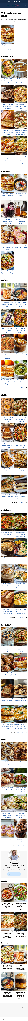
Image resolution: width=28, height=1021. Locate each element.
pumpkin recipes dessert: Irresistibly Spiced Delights (7, 382)
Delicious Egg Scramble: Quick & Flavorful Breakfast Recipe (21, 611)
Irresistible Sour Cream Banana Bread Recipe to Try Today (7, 132)
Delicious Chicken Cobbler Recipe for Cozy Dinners (7, 560)
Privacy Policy (21, 1008)
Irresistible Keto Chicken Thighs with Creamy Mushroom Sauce (21, 132)
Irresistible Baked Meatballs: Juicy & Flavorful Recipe (7, 675)
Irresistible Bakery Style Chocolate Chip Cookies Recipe (20, 764)
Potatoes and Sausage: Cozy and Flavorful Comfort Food (20, 445)
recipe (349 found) (21, 388)
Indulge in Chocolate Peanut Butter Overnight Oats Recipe (7, 649)
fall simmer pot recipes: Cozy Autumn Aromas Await (20, 304)
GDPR (9, 1012)
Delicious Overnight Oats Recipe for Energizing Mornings (7, 586)
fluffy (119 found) (21, 502)
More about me (13, 874)
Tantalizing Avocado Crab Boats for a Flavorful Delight (20, 815)
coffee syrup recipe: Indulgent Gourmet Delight (20, 221)
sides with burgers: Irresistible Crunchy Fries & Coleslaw (7, 81)
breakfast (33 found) (21, 732)
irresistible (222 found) (20, 164)
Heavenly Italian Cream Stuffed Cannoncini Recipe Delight (7, 815)
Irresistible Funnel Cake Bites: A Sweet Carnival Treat (7, 247)
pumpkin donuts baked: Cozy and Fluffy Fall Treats (7, 419)
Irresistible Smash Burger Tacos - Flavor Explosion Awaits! (20, 158)
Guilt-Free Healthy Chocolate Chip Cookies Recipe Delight (20, 701)
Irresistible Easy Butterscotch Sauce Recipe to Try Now (20, 81)
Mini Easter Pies (7, 839)
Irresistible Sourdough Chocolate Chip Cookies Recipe (7, 764)
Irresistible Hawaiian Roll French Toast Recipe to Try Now (21, 675)
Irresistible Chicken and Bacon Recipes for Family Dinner (21, 106)
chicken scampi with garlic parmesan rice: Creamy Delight (21, 419)
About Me (6, 1008)
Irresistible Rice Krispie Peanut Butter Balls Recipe (7, 790)
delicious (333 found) (20, 617)
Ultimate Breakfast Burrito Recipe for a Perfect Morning (20, 471)
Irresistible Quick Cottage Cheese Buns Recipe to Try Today (7, 726)
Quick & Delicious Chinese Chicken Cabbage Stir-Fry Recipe (20, 534)
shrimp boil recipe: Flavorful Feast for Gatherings (20, 330)
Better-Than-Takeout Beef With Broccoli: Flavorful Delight (20, 790)
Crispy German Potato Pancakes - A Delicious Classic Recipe (7, 47)
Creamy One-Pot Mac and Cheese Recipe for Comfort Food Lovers (20, 726)
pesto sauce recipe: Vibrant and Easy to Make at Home (20, 382)
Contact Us (13, 1008)
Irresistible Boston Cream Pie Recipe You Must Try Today (20, 497)
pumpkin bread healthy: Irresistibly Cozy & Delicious (7, 471)
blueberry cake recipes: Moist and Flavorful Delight (7, 330)
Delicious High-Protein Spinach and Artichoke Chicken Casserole (20, 586)
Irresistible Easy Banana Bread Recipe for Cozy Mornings (7, 701)
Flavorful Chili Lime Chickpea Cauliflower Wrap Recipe (20, 649)
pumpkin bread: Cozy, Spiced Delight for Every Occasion (7, 445)
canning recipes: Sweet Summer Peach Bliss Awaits (7, 304)
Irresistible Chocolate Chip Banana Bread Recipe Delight (7, 106)
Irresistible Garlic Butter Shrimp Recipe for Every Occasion (7, 158)
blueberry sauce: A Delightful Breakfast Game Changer (7, 221)
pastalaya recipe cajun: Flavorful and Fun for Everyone (7, 356)
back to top (17, 1012)
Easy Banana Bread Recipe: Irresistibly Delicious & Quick (7, 611)
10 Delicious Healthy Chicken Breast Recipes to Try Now (7, 497)
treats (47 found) (21, 845)
